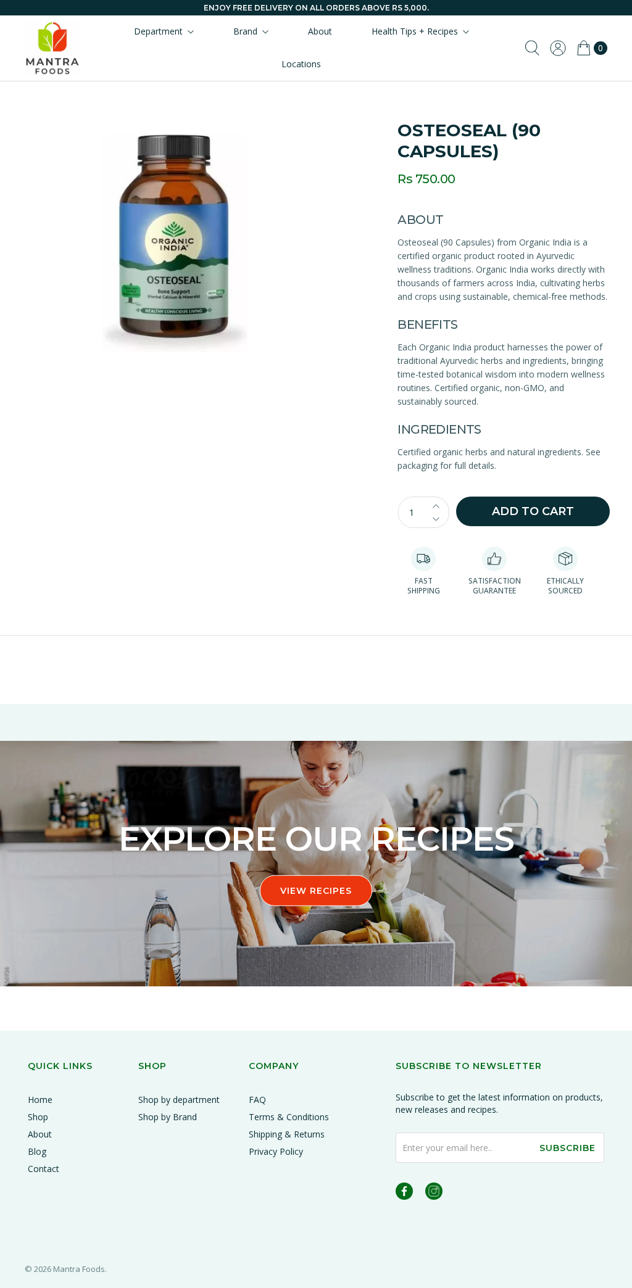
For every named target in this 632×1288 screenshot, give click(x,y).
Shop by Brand (167, 1117)
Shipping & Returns (287, 1134)
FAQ (257, 1099)
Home (40, 1099)
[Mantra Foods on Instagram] (434, 1193)
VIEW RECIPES (316, 890)
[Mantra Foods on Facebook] (404, 1193)
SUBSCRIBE (567, 1148)
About (320, 31)
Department (158, 31)
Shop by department (179, 1099)
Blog (37, 1151)
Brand (245, 31)
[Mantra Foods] (52, 48)
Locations (301, 64)
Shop (38, 1117)
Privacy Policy (276, 1151)
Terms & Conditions (289, 1117)
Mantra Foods (79, 1268)
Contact (43, 1168)
